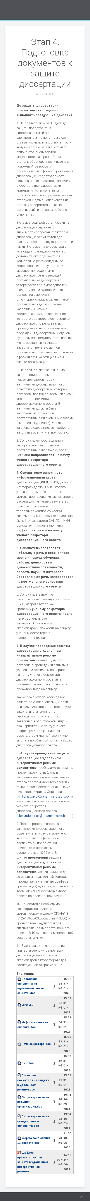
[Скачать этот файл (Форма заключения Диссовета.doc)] (19, 1138)
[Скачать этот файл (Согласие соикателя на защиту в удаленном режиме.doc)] (19, 1075)
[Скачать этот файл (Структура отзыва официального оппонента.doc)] (19, 1116)
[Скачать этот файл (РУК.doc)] (19, 1063)
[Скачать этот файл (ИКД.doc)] (19, 1005)
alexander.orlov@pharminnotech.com (44, 816)
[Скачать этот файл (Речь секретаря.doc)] (19, 1043)
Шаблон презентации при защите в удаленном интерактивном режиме (32, 1162)
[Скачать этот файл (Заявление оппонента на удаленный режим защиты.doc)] (19, 979)
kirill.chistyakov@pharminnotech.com (44, 796)
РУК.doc (28, 1063)
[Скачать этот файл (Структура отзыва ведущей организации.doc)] (19, 1097)
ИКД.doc (28, 1005)
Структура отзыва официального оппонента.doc (33, 1121)
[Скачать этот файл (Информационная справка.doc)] (19, 1022)
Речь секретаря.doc (36, 1043)
